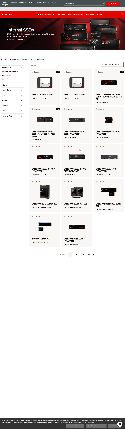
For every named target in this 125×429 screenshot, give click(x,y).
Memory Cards (51, 14)
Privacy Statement (76, 422)
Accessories (90, 14)
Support (100, 14)
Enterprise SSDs (6, 75)
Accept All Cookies (114, 426)
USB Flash (62, 14)
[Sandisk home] (8, 14)
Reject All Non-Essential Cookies (96, 426)
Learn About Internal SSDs (16, 39)
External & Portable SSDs (9, 72)
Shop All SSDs (6, 67)
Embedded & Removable (76, 14)
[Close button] (122, 4)
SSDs (41, 14)
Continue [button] (113, 3)
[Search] (122, 14)
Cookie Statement (89, 422)
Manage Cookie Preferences (75, 426)
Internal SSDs (5, 79)
